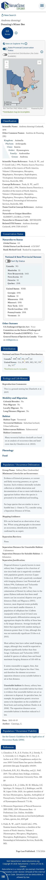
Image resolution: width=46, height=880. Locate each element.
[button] (7, 62)
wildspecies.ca (12, 339)
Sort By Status (18, 261)
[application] (23, 84)
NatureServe (23, 864)
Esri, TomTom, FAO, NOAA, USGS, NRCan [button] (17, 108)
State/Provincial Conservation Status (21, 49)
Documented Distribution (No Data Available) (23, 54)
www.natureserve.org (30, 861)
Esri (41, 108)
